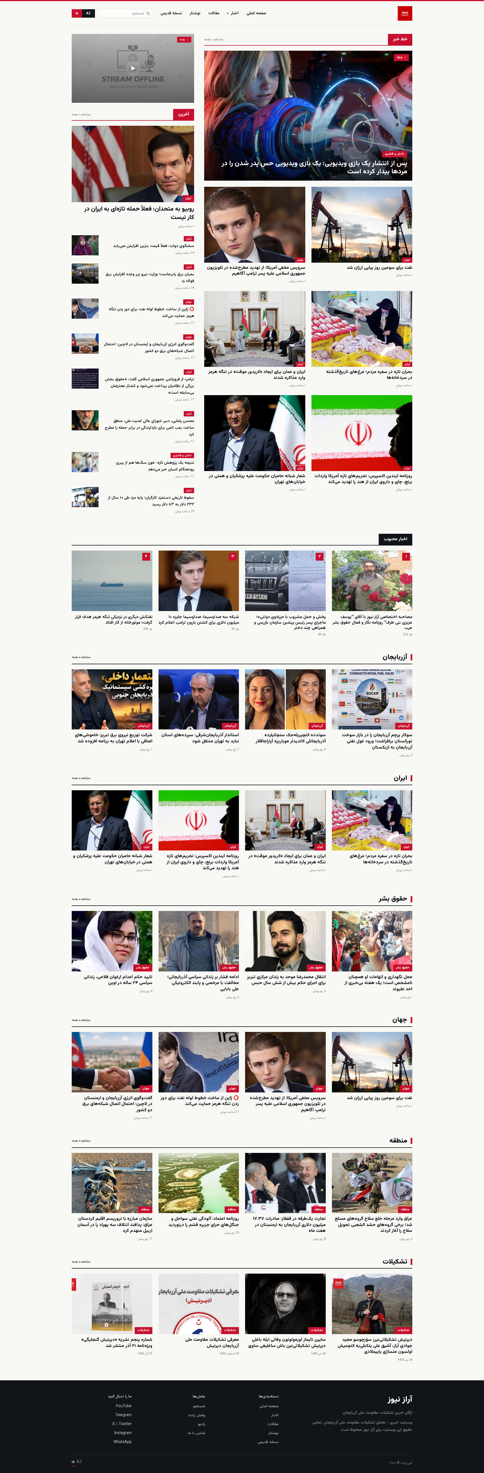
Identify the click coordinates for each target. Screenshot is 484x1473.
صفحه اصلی (256, 13)
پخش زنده (197, 1415)
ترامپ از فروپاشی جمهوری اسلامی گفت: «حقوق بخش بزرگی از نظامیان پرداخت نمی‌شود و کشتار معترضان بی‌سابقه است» (149, 386)
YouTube (124, 1406)
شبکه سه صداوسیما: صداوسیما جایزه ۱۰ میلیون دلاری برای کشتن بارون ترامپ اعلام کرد (199, 620)
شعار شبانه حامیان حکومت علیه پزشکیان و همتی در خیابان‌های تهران (257, 479)
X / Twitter (122, 1424)
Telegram (123, 1415)
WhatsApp (122, 1442)
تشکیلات (403, 1330)
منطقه (405, 1209)
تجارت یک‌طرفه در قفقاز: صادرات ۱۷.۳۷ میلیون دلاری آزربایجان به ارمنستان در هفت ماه (289, 1224)
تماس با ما (196, 1433)
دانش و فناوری (394, 154)
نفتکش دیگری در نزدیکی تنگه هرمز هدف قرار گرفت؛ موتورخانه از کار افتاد (113, 620)
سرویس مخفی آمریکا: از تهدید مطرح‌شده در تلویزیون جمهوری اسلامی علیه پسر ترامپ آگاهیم (256, 271)
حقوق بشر (402, 967)
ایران (407, 364)
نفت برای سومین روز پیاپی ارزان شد (379, 267)
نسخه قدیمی (171, 13)
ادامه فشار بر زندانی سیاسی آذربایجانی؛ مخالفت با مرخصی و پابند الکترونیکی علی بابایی (203, 983)
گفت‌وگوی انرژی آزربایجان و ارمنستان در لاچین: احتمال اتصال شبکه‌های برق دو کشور (149, 347)
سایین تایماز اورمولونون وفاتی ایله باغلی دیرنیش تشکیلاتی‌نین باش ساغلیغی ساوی (287, 1343)
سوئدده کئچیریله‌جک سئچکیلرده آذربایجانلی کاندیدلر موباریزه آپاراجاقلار (291, 738)
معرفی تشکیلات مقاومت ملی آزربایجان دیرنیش (212, 1343)
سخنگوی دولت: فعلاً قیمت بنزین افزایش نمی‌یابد (153, 246)
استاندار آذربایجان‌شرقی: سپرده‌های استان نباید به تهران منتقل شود (200, 738)
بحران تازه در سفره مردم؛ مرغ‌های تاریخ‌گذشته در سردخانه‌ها (369, 375)
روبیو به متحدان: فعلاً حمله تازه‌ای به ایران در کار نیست (139, 213)
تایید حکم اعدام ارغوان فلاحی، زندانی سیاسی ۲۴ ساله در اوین (118, 980)
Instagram (123, 1433)
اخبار (233, 13)
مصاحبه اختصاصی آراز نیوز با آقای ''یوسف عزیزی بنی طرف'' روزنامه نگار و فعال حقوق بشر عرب (372, 622)
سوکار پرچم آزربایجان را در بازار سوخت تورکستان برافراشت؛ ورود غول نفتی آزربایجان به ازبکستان (377, 741)
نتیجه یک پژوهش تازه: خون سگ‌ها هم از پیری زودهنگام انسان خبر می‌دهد (155, 466)
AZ (88, 13)
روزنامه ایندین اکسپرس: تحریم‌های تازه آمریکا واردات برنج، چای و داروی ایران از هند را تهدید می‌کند (363, 479)
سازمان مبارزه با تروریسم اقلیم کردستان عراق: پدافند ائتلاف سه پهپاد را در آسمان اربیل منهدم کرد (114, 1224)
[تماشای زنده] (133, 68)
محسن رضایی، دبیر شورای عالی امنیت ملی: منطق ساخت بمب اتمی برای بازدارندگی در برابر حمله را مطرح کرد (149, 428)
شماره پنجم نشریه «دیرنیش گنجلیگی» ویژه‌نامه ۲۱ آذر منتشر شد (116, 1343)
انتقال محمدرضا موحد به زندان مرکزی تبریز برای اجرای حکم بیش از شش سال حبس (286, 980)
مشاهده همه (214, 39)
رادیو (201, 1424)
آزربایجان (403, 726)
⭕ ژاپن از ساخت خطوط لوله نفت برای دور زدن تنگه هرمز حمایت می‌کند (199, 1101)
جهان (407, 260)
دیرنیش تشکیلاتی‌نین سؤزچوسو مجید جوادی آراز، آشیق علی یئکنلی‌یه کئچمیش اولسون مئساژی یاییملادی (375, 1345)
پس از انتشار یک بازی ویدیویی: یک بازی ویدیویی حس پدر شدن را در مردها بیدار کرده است (314, 167)
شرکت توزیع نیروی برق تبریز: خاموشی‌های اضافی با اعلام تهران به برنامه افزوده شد (113, 738)
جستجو (199, 1406)
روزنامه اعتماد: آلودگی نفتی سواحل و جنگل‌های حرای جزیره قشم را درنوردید (203, 1222)
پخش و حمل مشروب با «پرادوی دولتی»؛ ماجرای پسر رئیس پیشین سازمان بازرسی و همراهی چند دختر (290, 622)
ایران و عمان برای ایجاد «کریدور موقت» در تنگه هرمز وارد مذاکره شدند (256, 375)
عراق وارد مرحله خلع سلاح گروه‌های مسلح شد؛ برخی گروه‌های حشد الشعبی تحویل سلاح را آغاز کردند (373, 1224)
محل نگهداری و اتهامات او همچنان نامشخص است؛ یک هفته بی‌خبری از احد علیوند (378, 983)
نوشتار (195, 13)
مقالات (213, 13)
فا (77, 13)
